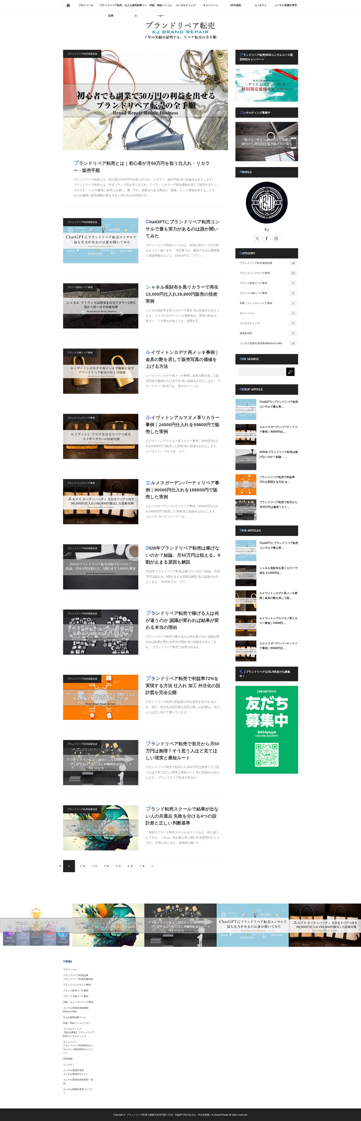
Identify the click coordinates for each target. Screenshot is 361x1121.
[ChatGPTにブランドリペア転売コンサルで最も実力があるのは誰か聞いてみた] (100, 240)
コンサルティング (186, 5)
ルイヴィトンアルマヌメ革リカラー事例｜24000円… (278, 621)
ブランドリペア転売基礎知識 (82, 53)
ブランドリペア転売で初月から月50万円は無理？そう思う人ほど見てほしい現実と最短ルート (182, 750)
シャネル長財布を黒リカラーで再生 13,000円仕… (278, 570)
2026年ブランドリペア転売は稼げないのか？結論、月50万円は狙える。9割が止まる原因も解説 (183, 554)
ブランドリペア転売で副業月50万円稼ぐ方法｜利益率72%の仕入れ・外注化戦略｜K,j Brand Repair (177, 1114)
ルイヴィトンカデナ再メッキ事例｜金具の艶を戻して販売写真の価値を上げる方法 (182, 359)
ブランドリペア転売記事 (111, 7)
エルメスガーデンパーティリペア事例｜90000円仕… (278, 429)
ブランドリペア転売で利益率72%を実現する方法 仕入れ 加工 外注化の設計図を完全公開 (183, 685)
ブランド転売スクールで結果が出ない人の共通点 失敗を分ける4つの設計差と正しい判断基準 (182, 815)
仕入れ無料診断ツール (136, 7)
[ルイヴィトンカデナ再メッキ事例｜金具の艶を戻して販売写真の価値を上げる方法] (100, 371)
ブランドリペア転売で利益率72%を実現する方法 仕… (277, 479)
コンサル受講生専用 (285, 5)
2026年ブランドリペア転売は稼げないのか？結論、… (278, 454)
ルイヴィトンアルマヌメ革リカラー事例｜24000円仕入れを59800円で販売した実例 (183, 424)
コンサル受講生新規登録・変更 (78, 1081)
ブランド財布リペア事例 (80, 287)
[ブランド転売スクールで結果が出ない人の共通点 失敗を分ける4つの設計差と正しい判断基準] (100, 827)
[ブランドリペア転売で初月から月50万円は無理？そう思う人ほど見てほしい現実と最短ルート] (100, 762)
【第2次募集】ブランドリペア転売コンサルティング (78, 1034)
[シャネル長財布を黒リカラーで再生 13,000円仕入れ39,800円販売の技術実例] (100, 306)
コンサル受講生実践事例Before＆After (267, 343)
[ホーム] (68, 5)
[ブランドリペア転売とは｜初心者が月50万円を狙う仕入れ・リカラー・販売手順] (145, 100)
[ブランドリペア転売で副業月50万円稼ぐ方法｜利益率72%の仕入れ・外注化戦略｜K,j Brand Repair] (180, 38)
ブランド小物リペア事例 (80, 352)
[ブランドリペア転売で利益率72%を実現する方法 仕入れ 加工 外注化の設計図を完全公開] (100, 697)
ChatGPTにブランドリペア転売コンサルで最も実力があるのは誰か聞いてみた (183, 228)
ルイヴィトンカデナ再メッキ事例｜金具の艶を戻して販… (278, 595)
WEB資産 (235, 5)
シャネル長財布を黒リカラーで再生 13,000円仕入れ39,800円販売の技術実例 (182, 293)
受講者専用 (267, 333)
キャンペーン (210, 5)
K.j (267, 229)
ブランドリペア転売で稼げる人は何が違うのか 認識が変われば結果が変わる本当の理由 (182, 620)
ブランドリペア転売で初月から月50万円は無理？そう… (278, 505)
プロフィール (85, 5)
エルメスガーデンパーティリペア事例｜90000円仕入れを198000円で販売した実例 (182, 489)
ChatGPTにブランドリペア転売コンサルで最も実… (278, 404)
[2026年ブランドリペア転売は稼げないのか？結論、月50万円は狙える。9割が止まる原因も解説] (100, 566)
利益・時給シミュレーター (161, 7)
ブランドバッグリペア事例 (81, 418)
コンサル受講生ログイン (75, 1074)
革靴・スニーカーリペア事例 (267, 303)
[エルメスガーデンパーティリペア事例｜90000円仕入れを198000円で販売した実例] (100, 501)
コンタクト (260, 5)
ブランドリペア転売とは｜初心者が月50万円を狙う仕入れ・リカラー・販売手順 (142, 166)
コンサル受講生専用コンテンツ (78, 1091)
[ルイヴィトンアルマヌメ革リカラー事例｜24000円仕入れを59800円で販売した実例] (100, 436)
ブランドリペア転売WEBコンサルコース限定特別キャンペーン (78, 1049)
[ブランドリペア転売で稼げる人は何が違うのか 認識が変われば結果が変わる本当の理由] (100, 632)
